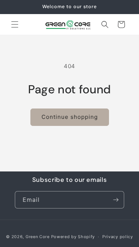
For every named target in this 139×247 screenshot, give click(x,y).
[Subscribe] (115, 199)
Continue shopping (70, 116)
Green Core (38, 236)
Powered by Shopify (73, 236)
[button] (15, 24)
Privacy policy (117, 236)
